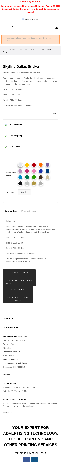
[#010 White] (20, 165)
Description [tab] (10, 211)
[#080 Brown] (40, 177)
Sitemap (6, 375)
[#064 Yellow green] (34, 177)
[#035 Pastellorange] (40, 165)
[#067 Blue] (47, 171)
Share (53, 113)
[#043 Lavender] (47, 165)
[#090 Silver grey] (40, 183)
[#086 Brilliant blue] (40, 171)
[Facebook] (26, 459)
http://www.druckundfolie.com (15, 363)
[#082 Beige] (47, 177)
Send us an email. (11, 359)
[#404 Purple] (34, 183)
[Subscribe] (55, 412)
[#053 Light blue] (20, 177)
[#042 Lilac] (20, 171)
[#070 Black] (20, 183)
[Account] (49, 27)
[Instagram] (34, 459)
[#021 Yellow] (27, 165)
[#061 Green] (27, 177)
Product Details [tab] (29, 211)
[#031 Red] (34, 165)
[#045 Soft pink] (34, 171)
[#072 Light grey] (27, 183)
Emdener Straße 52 (11, 352)
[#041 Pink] (27, 171)
